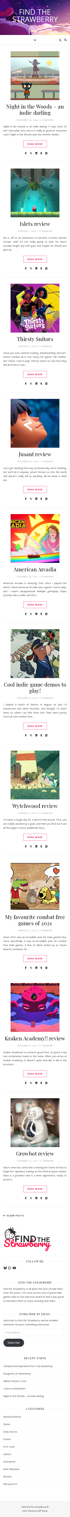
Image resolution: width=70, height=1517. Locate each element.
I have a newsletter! (14, 1388)
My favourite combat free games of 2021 (35, 919)
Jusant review (35, 453)
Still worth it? (10, 1484)
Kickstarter (9, 1461)
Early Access (10, 1431)
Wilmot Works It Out (14, 1381)
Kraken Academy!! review (35, 1038)
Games (7, 1454)
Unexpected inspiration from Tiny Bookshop (28, 1366)
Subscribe (13, 1342)
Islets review (35, 223)
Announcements (12, 1416)
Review (7, 1476)
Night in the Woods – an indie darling (35, 109)
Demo (6, 1424)
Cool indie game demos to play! (35, 687)
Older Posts (15, 1215)
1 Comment (46, 461)
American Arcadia (35, 569)
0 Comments (47, 119)
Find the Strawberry (35, 15)
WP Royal (42, 1510)
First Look (8, 1446)
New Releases (11, 1469)
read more (35, 144)
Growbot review (35, 1153)
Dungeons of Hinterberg (17, 1373)
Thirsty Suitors (35, 338)
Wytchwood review (35, 805)
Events (7, 1439)
